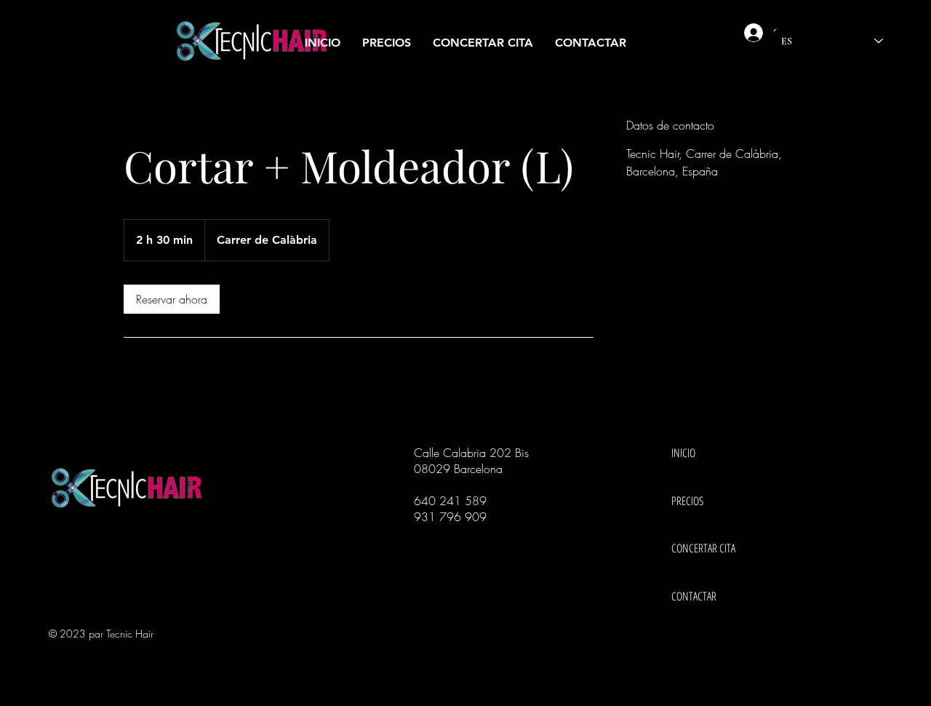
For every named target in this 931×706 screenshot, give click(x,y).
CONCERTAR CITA (697, 548)
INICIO (683, 453)
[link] (172, 299)
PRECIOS (687, 501)
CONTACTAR (693, 596)
